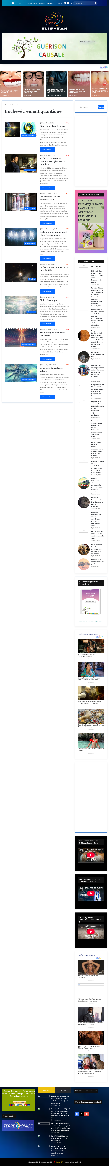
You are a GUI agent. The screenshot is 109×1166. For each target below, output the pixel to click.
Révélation (42, 3)
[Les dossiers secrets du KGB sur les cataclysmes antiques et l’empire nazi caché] (84, 517)
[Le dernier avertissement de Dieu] (84, 357)
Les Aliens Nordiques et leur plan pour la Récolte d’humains (97, 502)
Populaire (46, 1090)
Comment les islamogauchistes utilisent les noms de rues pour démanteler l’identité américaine (97, 372)
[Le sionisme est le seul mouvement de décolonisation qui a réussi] (84, 549)
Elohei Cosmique (48, 300)
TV (24, 3)
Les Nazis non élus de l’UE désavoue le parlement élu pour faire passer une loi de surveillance (97, 485)
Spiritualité (50, 3)
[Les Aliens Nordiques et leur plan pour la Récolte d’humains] (84, 502)
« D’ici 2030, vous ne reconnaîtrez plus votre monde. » (52, 161)
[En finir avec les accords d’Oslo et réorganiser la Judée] (84, 536)
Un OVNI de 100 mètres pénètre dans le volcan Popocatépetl (59, 1138)
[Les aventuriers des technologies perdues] (84, 564)
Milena (43, 123)
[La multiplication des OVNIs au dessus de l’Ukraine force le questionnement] (44, 1149)
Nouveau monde (31, 3)
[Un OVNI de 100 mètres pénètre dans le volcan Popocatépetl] (44, 1139)
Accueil (8, 105)
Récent (63, 1090)
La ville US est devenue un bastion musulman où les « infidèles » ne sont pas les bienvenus (97, 449)
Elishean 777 (59, 1162)
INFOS (19, 3)
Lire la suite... (47, 149)
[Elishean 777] (54, 21)
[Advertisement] (91, 151)
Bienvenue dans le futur (52, 126)
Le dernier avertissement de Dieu (97, 354)
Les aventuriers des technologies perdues (97, 561)
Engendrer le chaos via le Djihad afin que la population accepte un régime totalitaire (97, 408)
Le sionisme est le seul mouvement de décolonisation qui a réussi (96, 549)
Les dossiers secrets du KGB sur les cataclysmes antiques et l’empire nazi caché (96, 519)
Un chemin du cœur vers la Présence (90, 622)
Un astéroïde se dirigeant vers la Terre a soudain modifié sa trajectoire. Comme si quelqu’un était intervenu (60, 1113)
